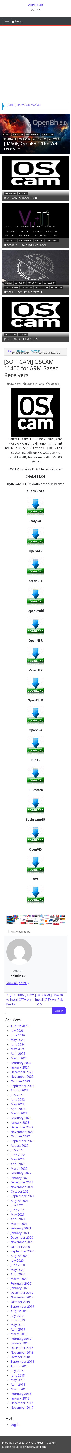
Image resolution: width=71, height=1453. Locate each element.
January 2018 (20, 1398)
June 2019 (18, 1320)
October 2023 (20, 1081)
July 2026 (17, 1030)
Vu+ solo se (10, 236)
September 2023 (22, 1086)
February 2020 (21, 1283)
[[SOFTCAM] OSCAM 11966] (35, 172)
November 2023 (22, 1076)
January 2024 (20, 1067)
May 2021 (17, 1214)
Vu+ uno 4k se (39, 139)
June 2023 (18, 1099)
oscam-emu (10, 193)
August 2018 (19, 1366)
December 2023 (22, 1072)
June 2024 (18, 1044)
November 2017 (22, 1407)
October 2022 (20, 1136)
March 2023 (19, 1113)
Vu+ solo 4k (47, 134)
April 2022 (18, 1164)
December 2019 (22, 1293)
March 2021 (19, 1224)
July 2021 (17, 1205)
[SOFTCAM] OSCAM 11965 (21, 339)
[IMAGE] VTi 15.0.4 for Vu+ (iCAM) (25, 245)
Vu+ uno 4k (24, 139)
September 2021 (22, 1196)
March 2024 (19, 1058)
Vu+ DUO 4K (18, 134)
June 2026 (18, 1035)
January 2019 (20, 1343)
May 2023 (17, 1104)
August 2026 (19, 1026)
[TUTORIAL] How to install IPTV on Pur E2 (20, 999)
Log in (15, 1425)
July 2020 (17, 1260)
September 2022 (22, 1141)
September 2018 (22, 1361)
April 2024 (18, 1053)
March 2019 (19, 1334)
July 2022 (17, 1150)
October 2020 (20, 1247)
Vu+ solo (25, 231)
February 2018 (21, 1394)
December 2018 (22, 1348)
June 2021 (18, 1210)
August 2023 (19, 1090)
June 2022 (18, 1155)
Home (18, 21)
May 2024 (17, 1049)
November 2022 (22, 1132)
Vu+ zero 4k (54, 139)
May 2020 (17, 1270)
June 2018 (18, 1375)
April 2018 (18, 1384)
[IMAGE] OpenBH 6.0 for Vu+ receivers (31, 146)
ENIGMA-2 (21, 351)
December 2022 (22, 1127)
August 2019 (19, 1311)
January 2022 (20, 1178)
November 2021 (22, 1187)
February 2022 (21, 1173)
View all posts (16, 983)
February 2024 (21, 1063)
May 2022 (17, 1159)
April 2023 (18, 1109)
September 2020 (22, 1251)
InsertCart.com (36, 1447)
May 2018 (17, 1380)
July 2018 (17, 1371)
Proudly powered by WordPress (23, 1442)
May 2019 (17, 1325)
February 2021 (21, 1228)
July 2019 (17, 1316)
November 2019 (22, 1297)
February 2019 (21, 1339)
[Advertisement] (35, 64)
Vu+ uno (53, 236)
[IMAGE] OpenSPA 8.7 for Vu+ (24, 105)
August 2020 (19, 1256)
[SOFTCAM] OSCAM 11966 (21, 198)
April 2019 (18, 1329)
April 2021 (18, 1219)
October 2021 (20, 1191)
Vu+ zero (39, 240)
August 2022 (19, 1145)
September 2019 (22, 1306)
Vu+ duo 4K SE (32, 134)
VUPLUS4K (35, 5)
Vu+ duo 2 (36, 227)
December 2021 (22, 1182)
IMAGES (6, 134)
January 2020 (20, 1288)
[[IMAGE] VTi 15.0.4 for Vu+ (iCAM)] (35, 220)
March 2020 (19, 1279)
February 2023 (21, 1118)
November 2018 (22, 1352)
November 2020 (22, 1242)
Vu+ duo (25, 227)
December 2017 (22, 1403)
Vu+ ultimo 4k (9, 139)
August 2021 (19, 1201)
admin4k (54, 383)
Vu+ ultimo (24, 236)
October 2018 (20, 1357)
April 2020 (18, 1274)
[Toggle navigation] (7, 21)
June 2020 (18, 1265)
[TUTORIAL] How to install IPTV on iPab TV (49, 999)
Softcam (23, 193)
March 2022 (19, 1168)
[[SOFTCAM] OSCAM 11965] (35, 314)
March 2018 (19, 1389)
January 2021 (20, 1233)
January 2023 (20, 1122)
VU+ (16, 227)
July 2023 (17, 1095)
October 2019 (20, 1302)
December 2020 (22, 1237)
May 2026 (17, 1040)
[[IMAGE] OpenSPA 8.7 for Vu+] (35, 267)
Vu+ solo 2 (38, 231)
